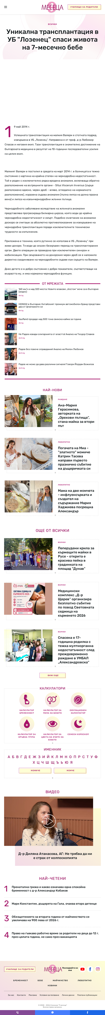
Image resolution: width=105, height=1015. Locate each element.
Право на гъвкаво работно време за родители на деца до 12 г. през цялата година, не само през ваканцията (55, 935)
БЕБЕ (40, 980)
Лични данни (68, 995)
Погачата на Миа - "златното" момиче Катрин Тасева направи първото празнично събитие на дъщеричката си (74, 458)
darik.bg (22, 338)
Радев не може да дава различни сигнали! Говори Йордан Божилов (56, 364)
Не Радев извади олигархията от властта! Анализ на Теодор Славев (56, 334)
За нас (11, 995)
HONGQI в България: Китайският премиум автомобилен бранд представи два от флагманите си (59, 305)
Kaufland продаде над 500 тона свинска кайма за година (50, 319)
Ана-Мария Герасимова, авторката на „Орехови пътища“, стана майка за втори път (76, 415)
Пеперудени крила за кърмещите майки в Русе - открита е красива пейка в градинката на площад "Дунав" (76, 558)
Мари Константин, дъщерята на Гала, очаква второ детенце (54, 903)
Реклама (33, 995)
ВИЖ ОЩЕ (53, 675)
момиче (35, 770)
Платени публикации (87, 995)
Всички (62, 542)
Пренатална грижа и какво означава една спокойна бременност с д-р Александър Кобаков (48, 888)
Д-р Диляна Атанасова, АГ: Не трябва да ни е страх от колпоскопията (55, 856)
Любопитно (64, 442)
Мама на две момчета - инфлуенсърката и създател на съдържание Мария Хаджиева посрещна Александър (76, 501)
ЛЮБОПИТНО (85, 980)
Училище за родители (84, 7)
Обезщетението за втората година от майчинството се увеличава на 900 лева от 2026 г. (50, 918)
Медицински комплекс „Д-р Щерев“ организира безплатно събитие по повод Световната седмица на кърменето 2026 (76, 603)
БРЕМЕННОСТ (20, 980)
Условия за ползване (49, 995)
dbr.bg (21, 295)
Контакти (21, 995)
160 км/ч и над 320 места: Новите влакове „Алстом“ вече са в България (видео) (58, 290)
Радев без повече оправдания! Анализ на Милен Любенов (51, 349)
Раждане (62, 399)
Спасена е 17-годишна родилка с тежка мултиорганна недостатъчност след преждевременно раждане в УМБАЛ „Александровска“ (76, 650)
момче (71, 770)
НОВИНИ (52, 985)
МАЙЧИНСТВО (60, 980)
